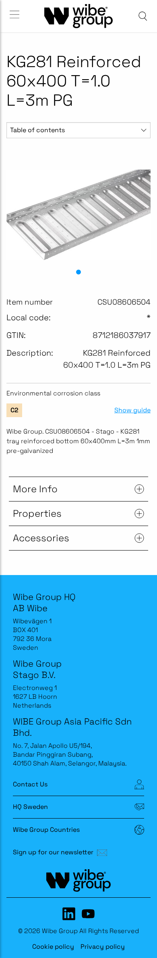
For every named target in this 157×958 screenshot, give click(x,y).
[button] (78, 272)
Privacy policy (103, 946)
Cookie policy (53, 946)
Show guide (132, 410)
